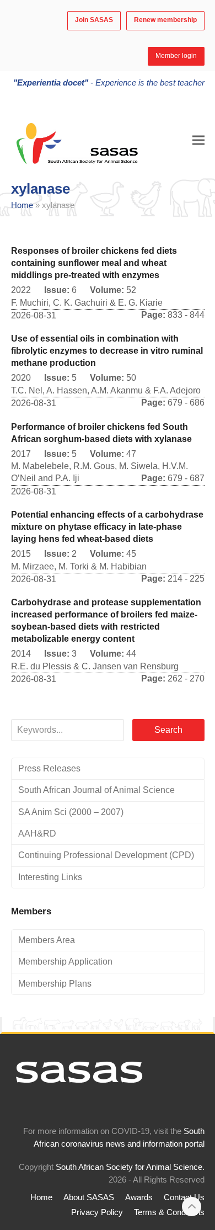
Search (168, 729)
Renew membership (165, 20)
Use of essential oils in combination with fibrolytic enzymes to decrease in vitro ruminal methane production (107, 351)
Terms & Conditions (169, 1212)
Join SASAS (94, 20)
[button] (198, 140)
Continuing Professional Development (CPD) (106, 855)
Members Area (46, 940)
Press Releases (49, 768)
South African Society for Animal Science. (130, 1167)
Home (22, 205)
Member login (176, 56)
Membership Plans (55, 983)
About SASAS (88, 1197)
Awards (139, 1197)
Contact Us (184, 1197)
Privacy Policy (97, 1212)
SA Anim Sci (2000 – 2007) (70, 812)
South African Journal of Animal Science (96, 790)
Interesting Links (50, 877)
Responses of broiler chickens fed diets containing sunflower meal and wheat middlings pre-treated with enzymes (94, 263)
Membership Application (65, 961)
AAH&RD (37, 833)
